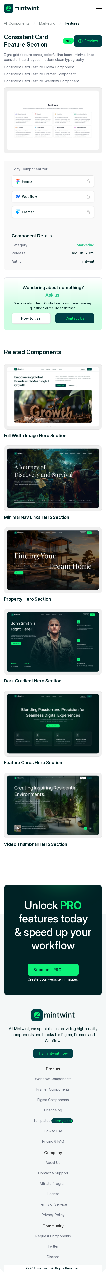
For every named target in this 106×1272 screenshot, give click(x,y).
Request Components (53, 1236)
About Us (53, 1163)
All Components (16, 23)
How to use (31, 318)
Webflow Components (53, 1079)
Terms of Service (53, 1204)
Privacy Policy (53, 1215)
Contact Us (74, 318)
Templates (52, 1120)
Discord (53, 1257)
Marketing (47, 23)
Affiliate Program (53, 1183)
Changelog (53, 1110)
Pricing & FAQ (53, 1141)
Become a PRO (48, 969)
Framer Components (53, 1089)
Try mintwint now (53, 1053)
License (53, 1194)
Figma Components (53, 1100)
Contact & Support (53, 1173)
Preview (91, 41)
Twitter (53, 1246)
